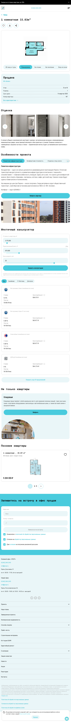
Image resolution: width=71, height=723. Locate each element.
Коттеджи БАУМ (6, 640)
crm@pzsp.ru (5, 566)
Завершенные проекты (8, 614)
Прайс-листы (5, 630)
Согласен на (21, 539)
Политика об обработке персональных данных (15, 699)
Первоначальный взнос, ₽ (10, 246)
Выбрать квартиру (35, 196)
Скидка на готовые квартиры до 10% (12, 2)
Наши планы (5, 609)
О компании (4, 651)
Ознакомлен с (26, 534)
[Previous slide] (5, 126)
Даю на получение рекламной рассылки (22, 544)
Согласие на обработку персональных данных (14, 703)
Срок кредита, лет (8, 256)
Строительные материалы (9, 635)
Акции (3, 666)
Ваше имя (6, 509)
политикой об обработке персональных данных (31, 534)
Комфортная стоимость (35, 161)
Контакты (4, 677)
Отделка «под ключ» (55, 161)
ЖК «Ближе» (6, 81)
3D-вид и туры (11, 67)
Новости (3, 661)
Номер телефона (8, 518)
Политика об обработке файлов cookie (12, 707)
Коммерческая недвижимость (10, 620)
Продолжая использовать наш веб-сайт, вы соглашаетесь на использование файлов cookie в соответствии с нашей (33, 713)
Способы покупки (6, 625)
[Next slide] (66, 126)
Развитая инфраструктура (12, 161)
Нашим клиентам (6, 656)
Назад (5, 15)
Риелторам (4, 671)
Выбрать (35, 412)
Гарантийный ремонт (7, 646)
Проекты (4, 604)
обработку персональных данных (25, 539)
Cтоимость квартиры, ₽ (10, 236)
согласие (13, 544)
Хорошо (35, 717)
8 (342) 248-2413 (36, 8)
